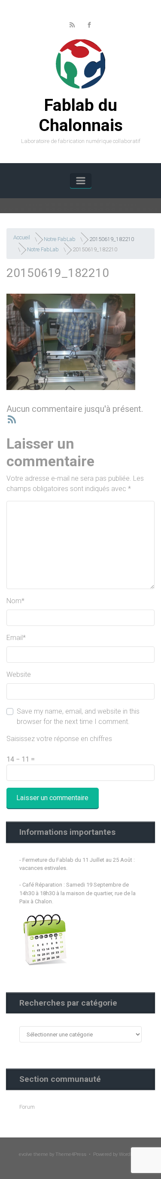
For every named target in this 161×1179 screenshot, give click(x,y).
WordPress (131, 1154)
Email (16, 638)
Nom (15, 601)
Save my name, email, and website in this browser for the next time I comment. (78, 716)
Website (18, 674)
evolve (25, 1154)
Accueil (21, 237)
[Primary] (80, 180)
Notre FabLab (60, 238)
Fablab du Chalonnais (81, 115)
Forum (27, 1107)
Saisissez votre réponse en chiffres (59, 739)
